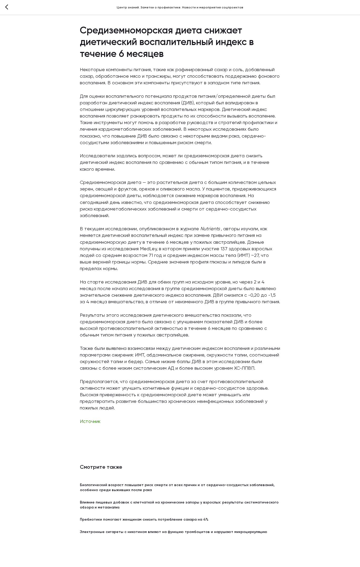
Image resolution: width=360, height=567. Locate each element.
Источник (90, 421)
